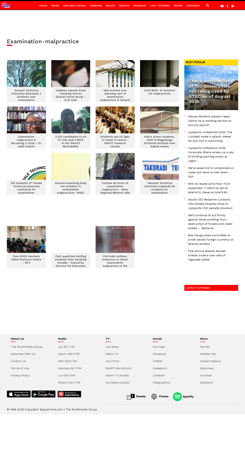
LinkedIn (159, 375)
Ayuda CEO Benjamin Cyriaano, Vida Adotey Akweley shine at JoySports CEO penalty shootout (210, 204)
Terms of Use (20, 368)
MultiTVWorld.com (118, 368)
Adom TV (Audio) (117, 375)
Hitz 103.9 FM (67, 361)
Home (43, 5)
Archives (206, 375)
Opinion (124, 5)
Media (178, 5)
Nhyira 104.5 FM (69, 382)
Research (139, 5)
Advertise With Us (23, 354)
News (55, 5)
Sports (110, 5)
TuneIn (140, 396)
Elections (192, 5)
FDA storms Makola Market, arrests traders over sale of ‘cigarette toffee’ (207, 255)
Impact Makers (210, 361)
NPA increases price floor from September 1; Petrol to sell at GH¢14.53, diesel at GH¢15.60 (209, 188)
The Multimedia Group (26, 346)
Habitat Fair (208, 354)
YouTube (159, 346)
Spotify (188, 396)
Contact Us (18, 361)
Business (96, 5)
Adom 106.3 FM (68, 354)
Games (205, 346)
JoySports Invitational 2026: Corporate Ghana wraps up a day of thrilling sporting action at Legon (211, 154)
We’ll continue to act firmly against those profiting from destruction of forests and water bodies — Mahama (210, 222)
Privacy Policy (20, 375)
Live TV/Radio (160, 5)
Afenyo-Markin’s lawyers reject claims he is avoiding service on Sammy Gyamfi (210, 121)
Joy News (112, 346)
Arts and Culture (74, 5)
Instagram (160, 368)
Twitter (157, 361)
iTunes (163, 396)
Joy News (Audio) (117, 382)
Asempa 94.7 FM (69, 368)
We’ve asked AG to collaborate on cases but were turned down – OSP (211, 172)
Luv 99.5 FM (66, 375)
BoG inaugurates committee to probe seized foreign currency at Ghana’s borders (210, 240)
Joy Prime (112, 361)
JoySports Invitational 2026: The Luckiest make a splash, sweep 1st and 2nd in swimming (210, 136)
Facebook (159, 354)
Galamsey (207, 368)
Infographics (161, 382)
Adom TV (111, 354)
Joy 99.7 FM (66, 346)
